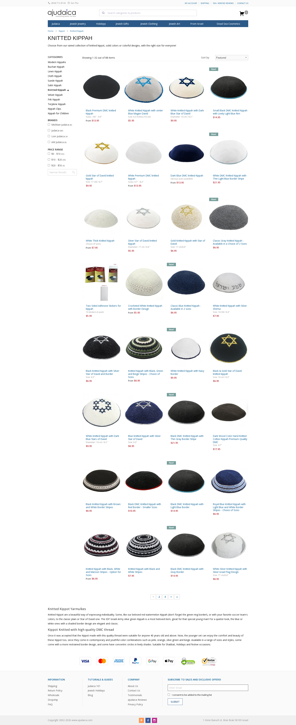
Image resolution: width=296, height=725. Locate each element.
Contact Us (242, 3)
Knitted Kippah (77, 31)
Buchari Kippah (56, 66)
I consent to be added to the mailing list (192, 694)
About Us (133, 685)
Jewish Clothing (149, 23)
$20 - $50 (58, 165)
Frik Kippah (54, 99)
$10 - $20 (58, 159)
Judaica (57, 130)
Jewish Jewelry (78, 23)
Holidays (101, 23)
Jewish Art (174, 23)
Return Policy (55, 690)
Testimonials (135, 695)
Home (50, 31)
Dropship (53, 699)
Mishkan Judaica (61, 124)
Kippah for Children (58, 113)
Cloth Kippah (55, 76)
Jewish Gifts (122, 23)
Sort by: (205, 57)
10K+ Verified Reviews (223, 3)
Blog (90, 695)
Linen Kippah (55, 71)
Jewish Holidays (96, 690)
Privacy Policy (135, 704)
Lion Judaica (59, 136)
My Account (191, 3)
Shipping (205, 3)
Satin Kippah (54, 85)
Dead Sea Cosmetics (228, 23)
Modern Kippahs (57, 62)
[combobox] (148, 13)
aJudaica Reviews (137, 699)
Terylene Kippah (57, 104)
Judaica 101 (94, 685)
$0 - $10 (57, 153)
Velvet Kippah (55, 94)
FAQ (50, 704)
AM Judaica (58, 142)
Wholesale (53, 695)
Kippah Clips (54, 108)
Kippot (62, 31)
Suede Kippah (55, 80)
